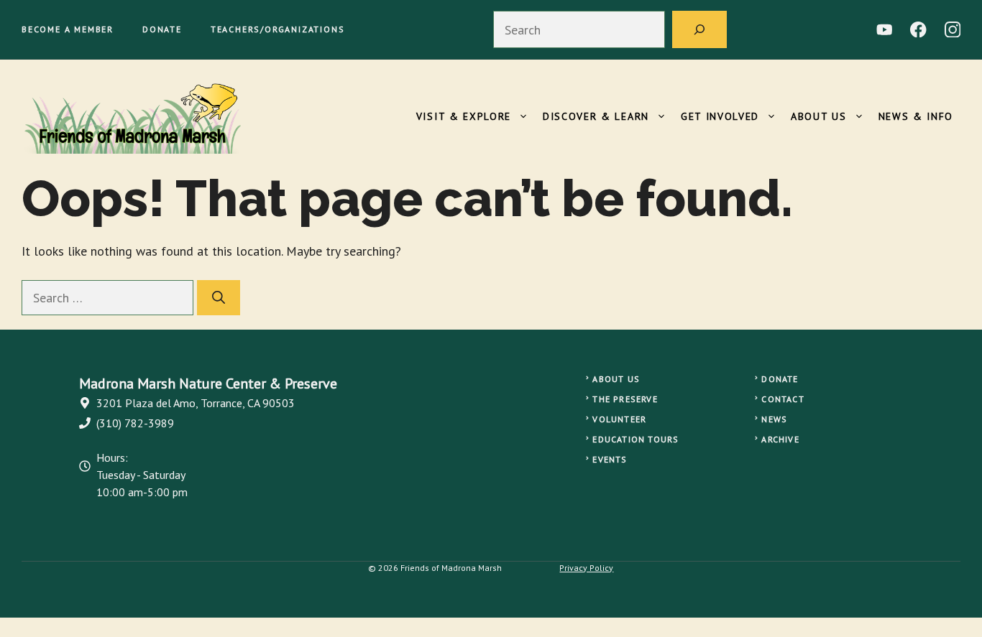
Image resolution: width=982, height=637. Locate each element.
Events (609, 459)
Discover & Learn (596, 116)
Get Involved (720, 116)
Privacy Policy (586, 567)
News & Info (915, 116)
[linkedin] (884, 30)
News (774, 419)
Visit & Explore (463, 116)
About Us (818, 116)
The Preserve (624, 399)
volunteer (619, 419)
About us (616, 378)
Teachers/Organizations (278, 29)
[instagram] (953, 30)
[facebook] (918, 30)
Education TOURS (635, 439)
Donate (162, 29)
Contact (782, 399)
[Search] (699, 29)
